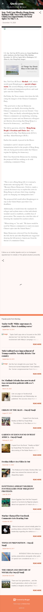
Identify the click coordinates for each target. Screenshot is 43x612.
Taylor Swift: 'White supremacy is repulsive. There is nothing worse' (17, 325)
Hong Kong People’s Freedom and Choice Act (19, 129)
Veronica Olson (26, 604)
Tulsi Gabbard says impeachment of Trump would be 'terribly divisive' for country (18, 353)
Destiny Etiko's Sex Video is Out (16, 461)
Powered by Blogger (23, 600)
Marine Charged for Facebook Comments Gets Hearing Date (15, 517)
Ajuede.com (16, 3)
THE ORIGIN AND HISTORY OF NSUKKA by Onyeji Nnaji (16, 571)
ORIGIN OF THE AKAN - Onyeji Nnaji (19, 410)
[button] (40, 13)
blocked (25, 81)
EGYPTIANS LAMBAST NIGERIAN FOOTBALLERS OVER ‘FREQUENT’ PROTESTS (18, 488)
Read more (37, 344)
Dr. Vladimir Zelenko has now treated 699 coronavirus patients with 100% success (18, 383)
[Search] (40, 4)
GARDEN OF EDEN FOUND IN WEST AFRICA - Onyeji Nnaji (18, 435)
